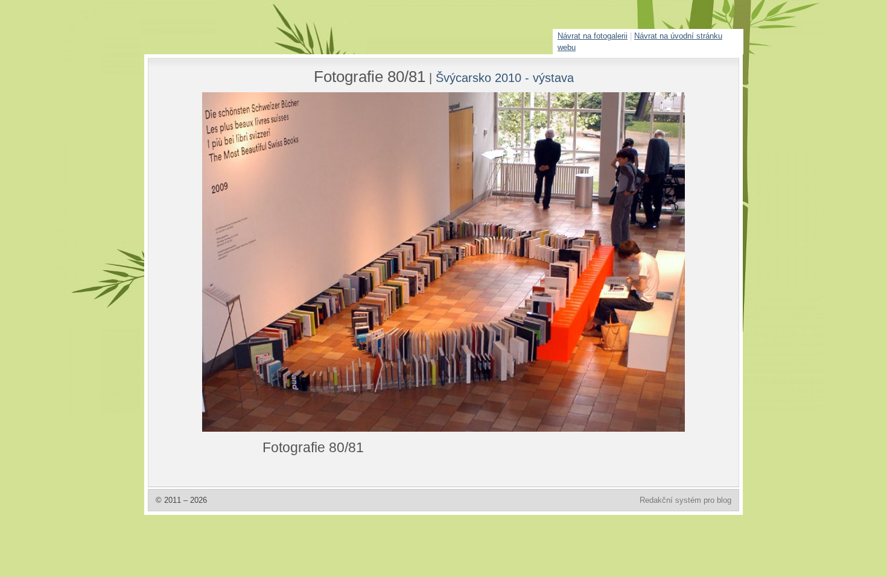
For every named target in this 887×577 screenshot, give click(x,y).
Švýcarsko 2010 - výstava (505, 77)
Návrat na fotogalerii (593, 35)
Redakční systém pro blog (685, 500)
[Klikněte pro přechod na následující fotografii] (247, 262)
